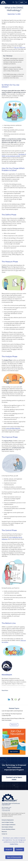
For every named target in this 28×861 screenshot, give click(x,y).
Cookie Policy (14, 844)
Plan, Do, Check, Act (19, 47)
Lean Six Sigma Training (7, 822)
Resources (14, 724)
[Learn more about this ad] (14, 742)
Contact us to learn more (14, 778)
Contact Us (4, 834)
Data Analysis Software (7, 827)
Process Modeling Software (8, 829)
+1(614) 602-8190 (6, 810)
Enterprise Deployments (8, 820)
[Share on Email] (15, 699)
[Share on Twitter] (12, 699)
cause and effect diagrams (13, 428)
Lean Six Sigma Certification (8, 824)
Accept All (9, 849)
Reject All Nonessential (14, 857)
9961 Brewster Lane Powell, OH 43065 (6, 808)
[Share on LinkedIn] (9, 699)
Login (21, 2)
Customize (19, 849)
